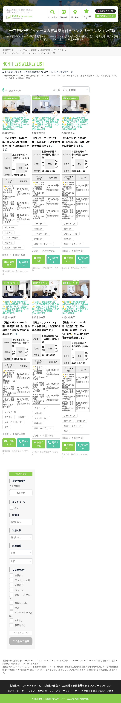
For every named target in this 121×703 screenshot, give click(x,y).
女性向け (19, 575)
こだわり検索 (86, 17)
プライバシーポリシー (60, 691)
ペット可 (19, 589)
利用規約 (42, 691)
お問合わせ (10, 263)
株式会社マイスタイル (15, 272)
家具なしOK (21, 602)
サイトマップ (28, 691)
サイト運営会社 (82, 691)
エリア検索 (52, 17)
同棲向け (19, 585)
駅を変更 (21, 492)
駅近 (17, 607)
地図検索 (75, 17)
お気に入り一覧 (106, 11)
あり (16, 507)
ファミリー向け (22, 580)
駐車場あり (20, 625)
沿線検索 (64, 17)
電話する (25, 263)
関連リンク (13, 691)
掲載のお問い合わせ (103, 691)
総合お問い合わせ (105, 15)
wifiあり (19, 620)
